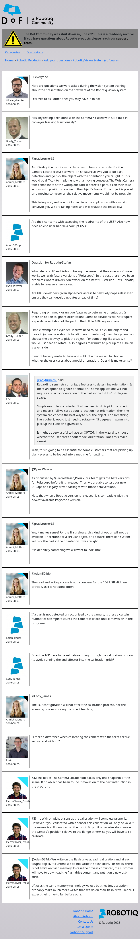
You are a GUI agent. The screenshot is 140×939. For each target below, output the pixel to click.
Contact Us (85, 921)
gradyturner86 (47, 380)
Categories (12, 52)
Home (9, 60)
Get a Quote (85, 927)
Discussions (35, 52)
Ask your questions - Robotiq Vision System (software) (81, 60)
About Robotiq (83, 916)
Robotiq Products (29, 60)
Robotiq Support (81, 932)
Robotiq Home (83, 911)
